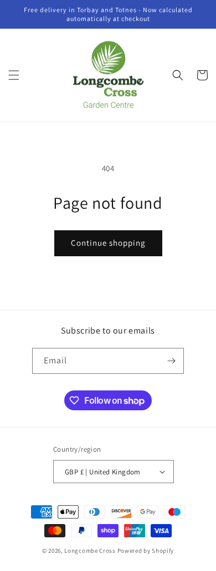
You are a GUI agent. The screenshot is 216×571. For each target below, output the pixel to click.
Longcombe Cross (90, 550)
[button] (14, 75)
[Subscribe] (171, 361)
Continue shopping (108, 242)
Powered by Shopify (145, 550)
